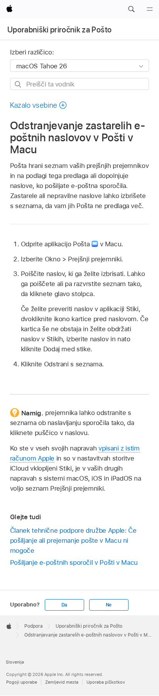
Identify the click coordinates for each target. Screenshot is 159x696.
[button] (131, 9)
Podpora (33, 626)
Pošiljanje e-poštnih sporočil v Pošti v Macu (74, 562)
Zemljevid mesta (61, 682)
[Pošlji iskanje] (18, 84)
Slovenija (15, 662)
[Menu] (149, 9)
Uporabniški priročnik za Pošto (59, 29)
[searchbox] (79, 84)
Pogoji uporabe (21, 682)
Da (64, 605)
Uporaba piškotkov (105, 682)
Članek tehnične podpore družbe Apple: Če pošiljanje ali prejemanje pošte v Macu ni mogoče (73, 540)
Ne (109, 605)
